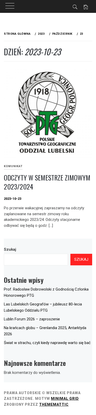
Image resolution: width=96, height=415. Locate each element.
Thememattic (54, 404)
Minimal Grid (65, 398)
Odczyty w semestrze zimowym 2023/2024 (47, 182)
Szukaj (10, 249)
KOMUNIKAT (13, 166)
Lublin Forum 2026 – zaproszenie (32, 319)
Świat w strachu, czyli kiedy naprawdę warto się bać (47, 342)
